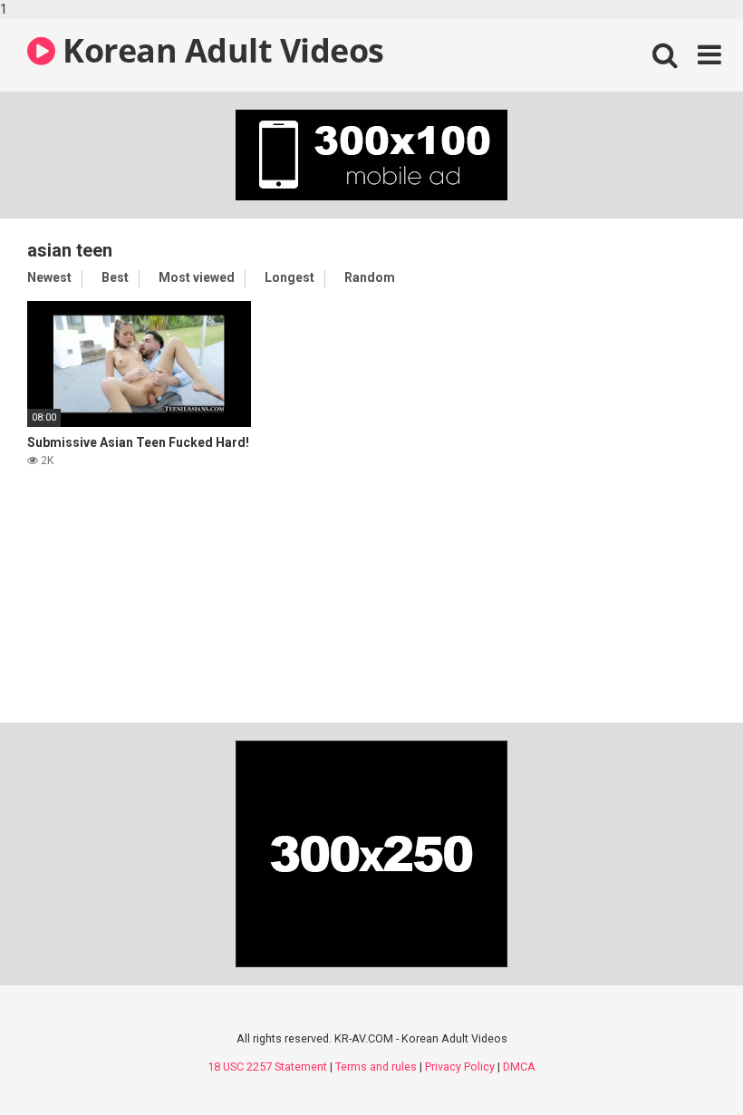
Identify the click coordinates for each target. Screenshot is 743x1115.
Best (115, 277)
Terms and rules (376, 1066)
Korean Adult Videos (219, 50)
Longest (289, 277)
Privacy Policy (460, 1066)
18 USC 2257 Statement (267, 1066)
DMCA (519, 1066)
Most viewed (197, 277)
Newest (49, 277)
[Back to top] (682, 1063)
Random (369, 277)
